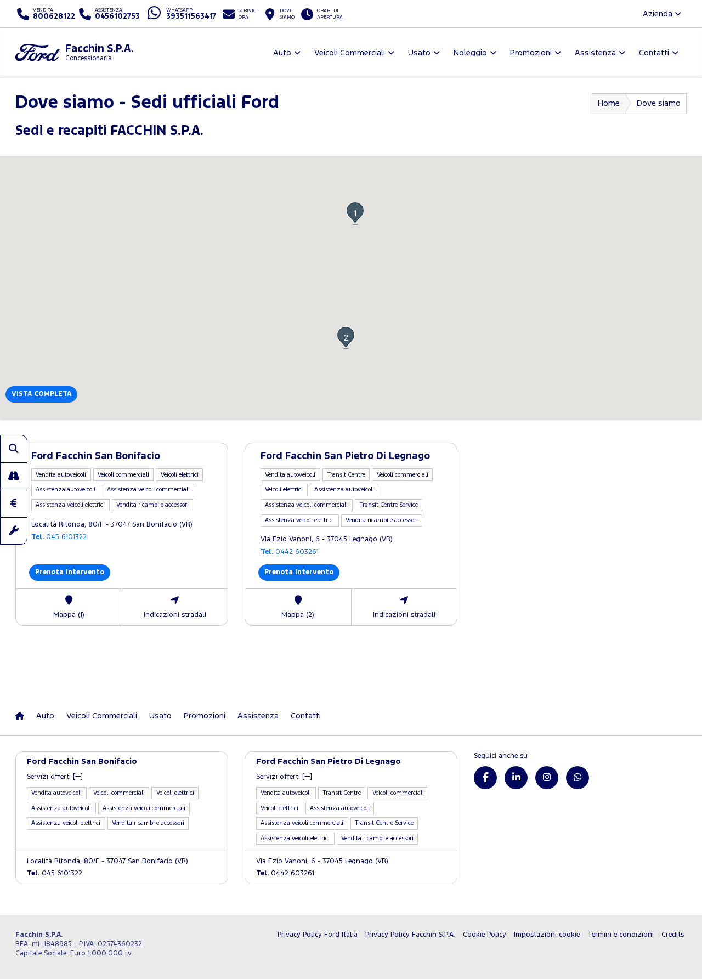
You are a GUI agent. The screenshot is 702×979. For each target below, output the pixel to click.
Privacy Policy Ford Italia (318, 935)
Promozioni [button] (531, 52)
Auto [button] (282, 52)
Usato (160, 716)
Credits (672, 935)
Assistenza (258, 716)
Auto (45, 716)
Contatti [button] (654, 52)
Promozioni (204, 716)
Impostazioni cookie (547, 935)
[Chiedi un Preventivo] (13, 503)
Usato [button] (419, 52)
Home (609, 103)
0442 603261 (290, 552)
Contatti (306, 716)
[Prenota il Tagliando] (13, 531)
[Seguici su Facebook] (485, 777)
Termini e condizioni (620, 935)
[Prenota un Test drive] (13, 476)
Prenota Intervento (69, 572)
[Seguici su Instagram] (546, 777)
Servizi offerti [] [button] (55, 777)
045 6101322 (59, 537)
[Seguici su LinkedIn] (516, 777)
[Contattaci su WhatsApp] (577, 777)
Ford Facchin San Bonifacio (95, 456)
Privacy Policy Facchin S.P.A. (410, 935)
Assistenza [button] (595, 52)
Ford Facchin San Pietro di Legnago (345, 456)
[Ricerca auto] (13, 448)
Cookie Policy (484, 935)
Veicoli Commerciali (101, 716)
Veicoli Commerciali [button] (349, 52)
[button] (355, 213)
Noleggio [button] (470, 52)
